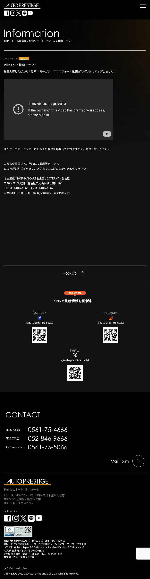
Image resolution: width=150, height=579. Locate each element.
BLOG (24, 58)
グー (12, 149)
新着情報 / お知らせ (27, 41)
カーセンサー (26, 149)
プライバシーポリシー (15, 568)
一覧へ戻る (70, 273)
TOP (6, 41)
